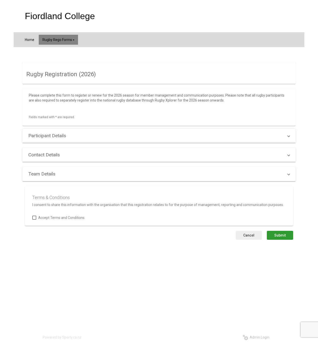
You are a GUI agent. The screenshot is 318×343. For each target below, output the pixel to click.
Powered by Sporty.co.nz (62, 337)
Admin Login (258, 337)
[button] (159, 136)
